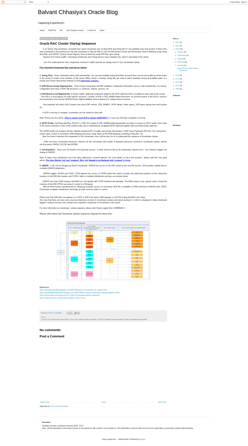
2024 (177, 42)
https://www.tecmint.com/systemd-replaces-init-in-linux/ (63, 298)
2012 (177, 79)
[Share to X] (73, 313)
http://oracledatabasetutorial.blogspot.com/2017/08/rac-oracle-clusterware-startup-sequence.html (80, 293)
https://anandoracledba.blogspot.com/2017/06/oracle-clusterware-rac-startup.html (73, 290)
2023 (177, 46)
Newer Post (44, 402)
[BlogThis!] (70, 313)
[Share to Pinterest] (78, 313)
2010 (177, 86)
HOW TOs (52, 30)
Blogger (142, 439)
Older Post (162, 402)
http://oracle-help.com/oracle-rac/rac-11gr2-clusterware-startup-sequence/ (70, 295)
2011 (177, 82)
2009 (177, 89)
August (180, 59)
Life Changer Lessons (75, 30)
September (181, 55)
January (180, 65)
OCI (61, 30)
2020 (177, 49)
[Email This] (67, 313)
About (102, 30)
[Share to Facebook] (75, 313)
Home (42, 30)
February (181, 62)
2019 (177, 75)
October (180, 52)
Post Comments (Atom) (59, 406)
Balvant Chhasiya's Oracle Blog (78, 12)
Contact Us (91, 30)
